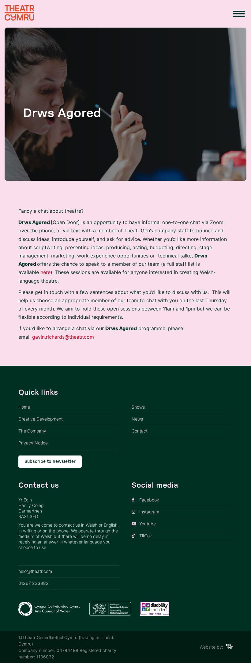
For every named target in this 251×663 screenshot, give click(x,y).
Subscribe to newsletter (50, 461)
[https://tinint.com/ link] (229, 647)
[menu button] (238, 13)
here (45, 272)
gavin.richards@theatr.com (63, 337)
